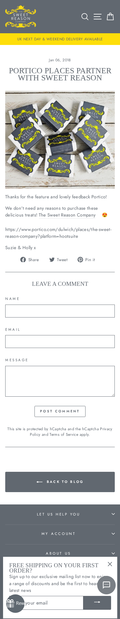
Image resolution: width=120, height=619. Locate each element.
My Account (58, 533)
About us (58, 553)
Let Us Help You (58, 514)
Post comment (60, 411)
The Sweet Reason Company (67, 215)
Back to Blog (64, 481)
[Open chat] (106, 585)
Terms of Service (64, 434)
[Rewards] (15, 603)
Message (17, 359)
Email (13, 329)
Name (12, 298)
